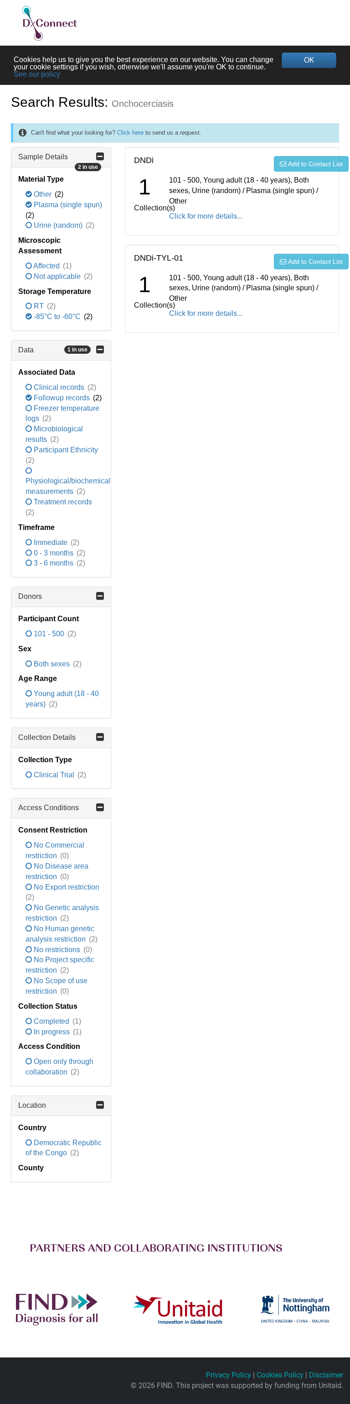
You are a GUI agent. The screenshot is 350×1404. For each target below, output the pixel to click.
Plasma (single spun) (67, 205)
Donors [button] (30, 596)
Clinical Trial (54, 775)
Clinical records (59, 387)
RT (39, 306)
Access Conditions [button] (48, 808)
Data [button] (53, 350)
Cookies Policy (280, 1375)
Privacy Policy (228, 1375)
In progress (52, 1032)
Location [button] (32, 1105)
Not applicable (57, 276)
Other (42, 194)
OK (309, 60)
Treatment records (62, 502)
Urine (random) (58, 225)
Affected (47, 266)
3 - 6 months (53, 563)
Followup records (62, 398)
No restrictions (57, 949)
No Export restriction (65, 887)
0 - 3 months (53, 553)
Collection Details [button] (47, 737)
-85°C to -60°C (57, 316)
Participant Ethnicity (65, 450)
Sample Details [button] (58, 160)
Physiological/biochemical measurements (68, 486)
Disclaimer (326, 1375)
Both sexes (52, 664)
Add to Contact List (315, 164)
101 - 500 (49, 634)
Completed (51, 1021)
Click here (130, 132)
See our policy (37, 74)
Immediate (50, 542)
